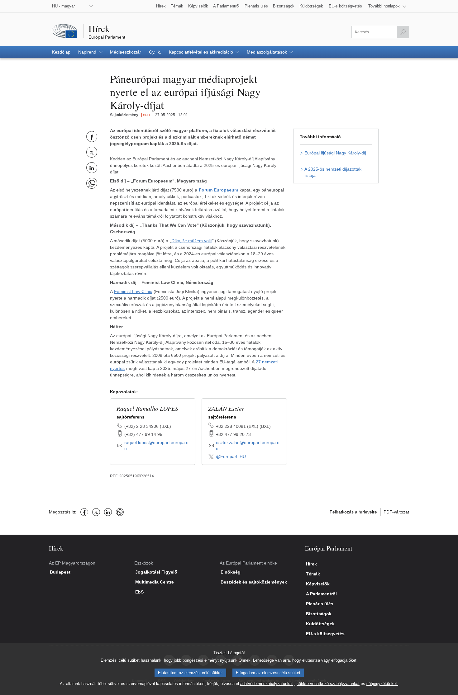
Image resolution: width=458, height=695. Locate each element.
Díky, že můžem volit (191, 240)
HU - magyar (63, 6)
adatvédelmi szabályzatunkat (266, 683)
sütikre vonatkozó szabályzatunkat (328, 683)
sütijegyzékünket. (382, 683)
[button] (387, 6)
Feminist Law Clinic (133, 291)
